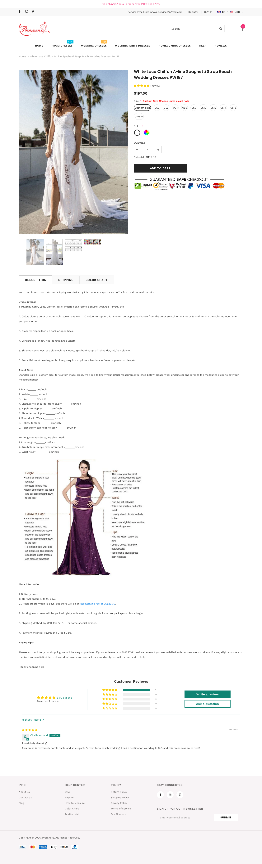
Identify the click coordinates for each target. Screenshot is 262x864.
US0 (157, 107)
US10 (203, 107)
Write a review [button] (207, 694)
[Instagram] (27, 11)
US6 (184, 107)
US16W (139, 116)
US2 (166, 107)
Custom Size (142, 107)
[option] (73, 152)
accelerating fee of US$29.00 (97, 603)
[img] (29, 730)
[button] (142, 85)
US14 (223, 107)
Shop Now (154, 3)
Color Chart (97, 280)
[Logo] (34, 28)
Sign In (208, 12)
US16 (233, 107)
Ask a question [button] (207, 704)
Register (193, 12)
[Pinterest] (34, 11)
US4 (175, 107)
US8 (193, 107)
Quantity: (139, 142)
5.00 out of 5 (64, 697)
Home (22, 56)
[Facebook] (21, 11)
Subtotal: (139, 157)
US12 (213, 107)
